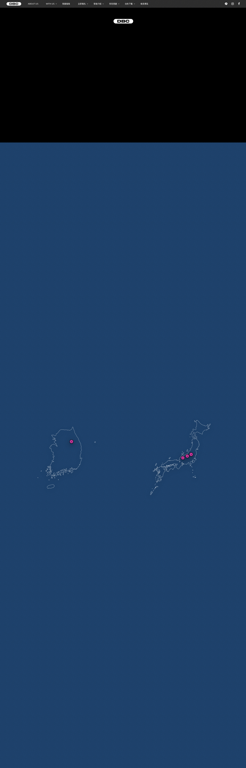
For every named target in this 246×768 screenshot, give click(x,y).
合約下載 (129, 4)
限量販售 (66, 4)
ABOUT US (33, 4)
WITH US (50, 4)
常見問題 (113, 4)
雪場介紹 (97, 4)
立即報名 (82, 4)
